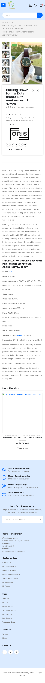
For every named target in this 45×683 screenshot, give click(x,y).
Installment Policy (9, 566)
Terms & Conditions (10, 578)
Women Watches (9, 610)
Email (25, 145)
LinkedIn (16, 145)
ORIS (13, 125)
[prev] (33, 90)
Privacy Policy (7, 582)
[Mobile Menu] (3, 5)
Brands (5, 602)
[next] (37, 90)
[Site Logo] (11, 5)
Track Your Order (9, 622)
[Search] (40, 15)
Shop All (5, 598)
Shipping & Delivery (9, 570)
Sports (38, 436)
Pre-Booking (7, 618)
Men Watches (7, 606)
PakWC (20, 335)
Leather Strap (27, 118)
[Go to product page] (22, 413)
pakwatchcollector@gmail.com (14, 551)
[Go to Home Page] (3, 22)
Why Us (5, 634)
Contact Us (6, 562)
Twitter (12, 145)
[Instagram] (16, 652)
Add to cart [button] (23, 448)
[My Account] (30, 5)
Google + (21, 145)
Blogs (4, 638)
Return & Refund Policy (11, 574)
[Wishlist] (35, 5)
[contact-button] (40, 519)
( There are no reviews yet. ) (26, 107)
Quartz (33, 436)
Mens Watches (26, 436)
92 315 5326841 (8, 546)
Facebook (8, 145)
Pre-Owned (16, 120)
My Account (6, 586)
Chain (19, 436)
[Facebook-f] (4, 652)
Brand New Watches (11, 436)
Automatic (18, 118)
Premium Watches (27, 120)
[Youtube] (10, 652)
